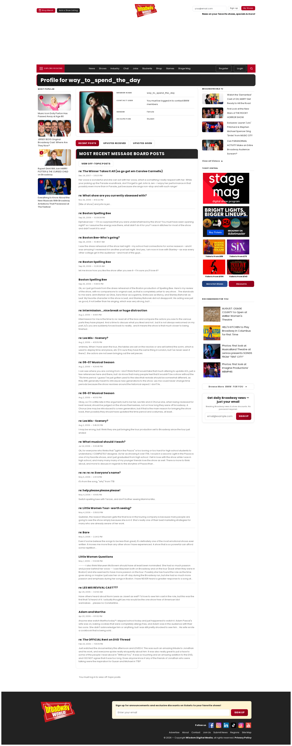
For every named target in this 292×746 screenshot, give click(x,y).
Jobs (135, 68)
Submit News (220, 732)
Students (147, 68)
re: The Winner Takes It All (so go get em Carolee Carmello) (121, 171)
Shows (102, 68)
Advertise (174, 732)
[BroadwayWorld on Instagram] (219, 725)
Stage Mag (184, 68)
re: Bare (84, 532)
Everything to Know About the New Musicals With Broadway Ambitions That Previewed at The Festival (54, 194)
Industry (115, 68)
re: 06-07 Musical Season (96, 362)
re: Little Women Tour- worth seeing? (105, 508)
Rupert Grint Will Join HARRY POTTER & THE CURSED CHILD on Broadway (53, 163)
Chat (126, 68)
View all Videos (211, 161)
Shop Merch (47, 10)
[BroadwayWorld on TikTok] (233, 725)
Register (223, 68)
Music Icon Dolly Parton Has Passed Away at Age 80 (53, 107)
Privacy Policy (243, 737)
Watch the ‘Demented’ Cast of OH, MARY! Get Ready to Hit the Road (239, 99)
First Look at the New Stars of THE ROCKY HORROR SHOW (238, 113)
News (92, 68)
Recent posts (87, 143)
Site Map (246, 732)
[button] (251, 68)
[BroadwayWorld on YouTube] (248, 725)
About (185, 732)
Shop (159, 68)
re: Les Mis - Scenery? (93, 338)
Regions (234, 732)
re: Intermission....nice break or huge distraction (113, 310)
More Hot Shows (214, 284)
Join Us (207, 732)
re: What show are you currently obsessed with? (113, 195)
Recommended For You (215, 299)
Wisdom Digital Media (199, 737)
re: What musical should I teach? (102, 442)
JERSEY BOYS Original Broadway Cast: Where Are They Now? (53, 134)
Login (240, 68)
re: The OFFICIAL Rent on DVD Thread (104, 640)
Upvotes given (142, 143)
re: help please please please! (99, 490)
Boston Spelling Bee (93, 280)
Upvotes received (114, 143)
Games (170, 68)
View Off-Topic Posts (95, 163)
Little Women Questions (96, 557)
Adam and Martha (92, 612)
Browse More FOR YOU (226, 386)
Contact (195, 732)
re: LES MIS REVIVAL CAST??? (98, 588)
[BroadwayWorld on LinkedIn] (226, 725)
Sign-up (234, 8)
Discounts (241, 284)
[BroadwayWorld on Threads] (241, 725)
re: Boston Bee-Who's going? (99, 237)
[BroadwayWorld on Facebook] (211, 725)
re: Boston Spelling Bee (95, 213)
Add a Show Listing (68, 10)
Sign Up (239, 712)
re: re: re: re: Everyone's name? (100, 473)
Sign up (244, 416)
